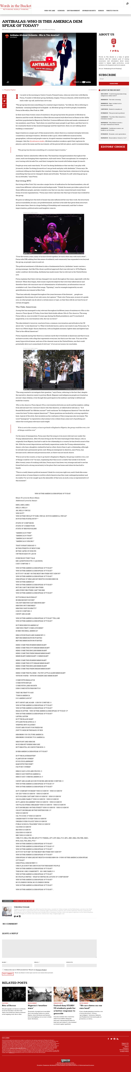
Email (36, 962)
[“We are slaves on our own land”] (91, 994)
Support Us (125, 1043)
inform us (12, 1052)
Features (5, 1003)
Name (4, 962)
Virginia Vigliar (10, 90)
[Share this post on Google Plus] (4, 106)
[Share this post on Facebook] (4, 96)
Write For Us (112, 11)
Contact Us (125, 1045)
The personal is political (117, 113)
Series (101, 11)
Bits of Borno (9, 1005)
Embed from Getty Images (30, 212)
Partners (126, 1048)
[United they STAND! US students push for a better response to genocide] (65, 994)
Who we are (49, 11)
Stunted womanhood (115, 109)
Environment (73, 11)
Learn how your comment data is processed (43, 972)
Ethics (127, 1046)
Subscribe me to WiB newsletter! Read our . (25, 970)
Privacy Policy (41, 970)
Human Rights (89, 11)
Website (69, 962)
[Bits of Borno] (14, 994)
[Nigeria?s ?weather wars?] (40, 994)
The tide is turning (115, 99)
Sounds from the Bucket (23, 901)
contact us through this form (18, 1048)
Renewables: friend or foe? (117, 138)
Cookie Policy (124, 1051)
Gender (61, 11)
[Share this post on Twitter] (4, 101)
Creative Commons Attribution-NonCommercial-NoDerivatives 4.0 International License (65, 1065)
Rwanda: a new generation (117, 134)
